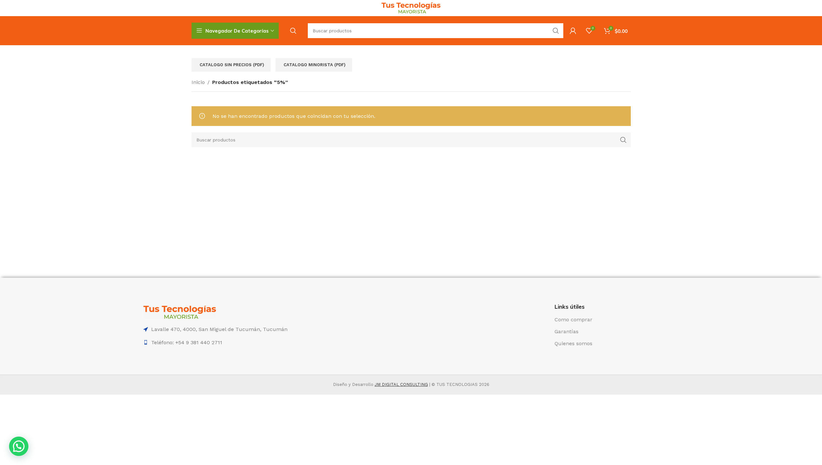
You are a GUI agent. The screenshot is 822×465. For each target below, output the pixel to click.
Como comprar (573, 319)
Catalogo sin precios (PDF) (232, 64)
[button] (18, 446)
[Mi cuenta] (573, 30)
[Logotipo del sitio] (411, 8)
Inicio (198, 82)
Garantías (566, 331)
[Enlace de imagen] (179, 312)
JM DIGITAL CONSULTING (401, 384)
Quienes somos (573, 343)
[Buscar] (293, 30)
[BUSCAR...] (555, 30)
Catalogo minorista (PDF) (315, 64)
